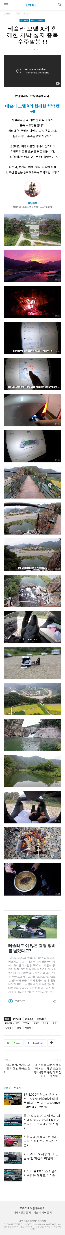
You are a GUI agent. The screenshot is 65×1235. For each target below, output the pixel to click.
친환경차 (9, 1027)
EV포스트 (29, 1018)
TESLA (26, 1023)
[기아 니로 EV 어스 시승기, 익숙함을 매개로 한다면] (13, 1175)
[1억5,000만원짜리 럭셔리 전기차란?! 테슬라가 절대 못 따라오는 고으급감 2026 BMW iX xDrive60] (13, 1099)
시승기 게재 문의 (42, 1212)
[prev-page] (29, 1188)
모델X (36, 1023)
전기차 (46, 1023)
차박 (55, 1023)
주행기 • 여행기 (23, 13)
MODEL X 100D (12, 1023)
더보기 (17, 1087)
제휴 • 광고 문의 (22, 1212)
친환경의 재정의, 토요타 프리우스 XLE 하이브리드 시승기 (41, 1141)
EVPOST (17, 1018)
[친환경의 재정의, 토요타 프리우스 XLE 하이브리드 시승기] (13, 1141)
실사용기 (8, 13)
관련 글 (7, 1087)
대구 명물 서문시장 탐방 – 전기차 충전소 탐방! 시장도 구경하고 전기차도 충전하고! (47, 1070)
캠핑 (19, 1027)
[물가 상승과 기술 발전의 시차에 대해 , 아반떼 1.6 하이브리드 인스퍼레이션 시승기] (13, 1120)
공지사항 (42, 1220)
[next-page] (34, 1188)
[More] (51, 1043)
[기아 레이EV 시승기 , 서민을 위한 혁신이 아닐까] (13, 1158)
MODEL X (41, 1018)
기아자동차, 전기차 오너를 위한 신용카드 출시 (17, 1068)
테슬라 (28, 1027)
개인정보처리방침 (27, 1220)
